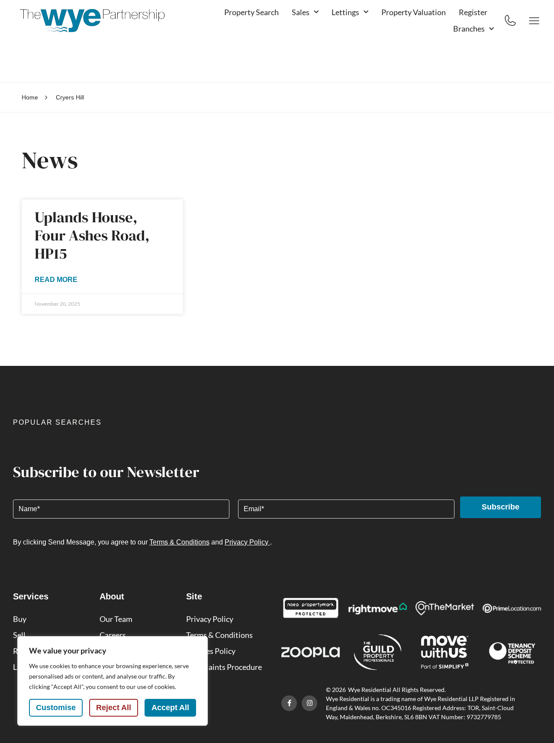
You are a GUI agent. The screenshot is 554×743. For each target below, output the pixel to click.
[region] (112, 681)
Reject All (113, 707)
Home (30, 97)
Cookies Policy (210, 651)
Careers (113, 635)
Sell (19, 635)
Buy (19, 619)
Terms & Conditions (179, 542)
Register (473, 12)
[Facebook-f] (289, 703)
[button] (277, 425)
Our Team (116, 619)
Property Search (251, 12)
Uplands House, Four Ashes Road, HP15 (92, 235)
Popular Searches (57, 422)
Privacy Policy (247, 542)
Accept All (170, 707)
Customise (56, 707)
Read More (56, 279)
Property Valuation (413, 12)
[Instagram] (309, 703)
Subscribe (500, 507)
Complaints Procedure (224, 667)
